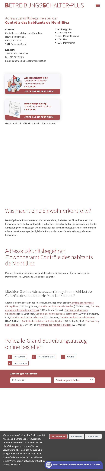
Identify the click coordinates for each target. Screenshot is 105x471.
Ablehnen (76, 436)
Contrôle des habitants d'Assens (26, 317)
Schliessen (93, 436)
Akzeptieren (58, 436)
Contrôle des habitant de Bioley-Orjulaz (42, 321)
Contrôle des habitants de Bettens (77, 317)
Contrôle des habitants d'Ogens (55, 324)
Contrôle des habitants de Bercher (55, 306)
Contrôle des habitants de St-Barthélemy (56, 313)
